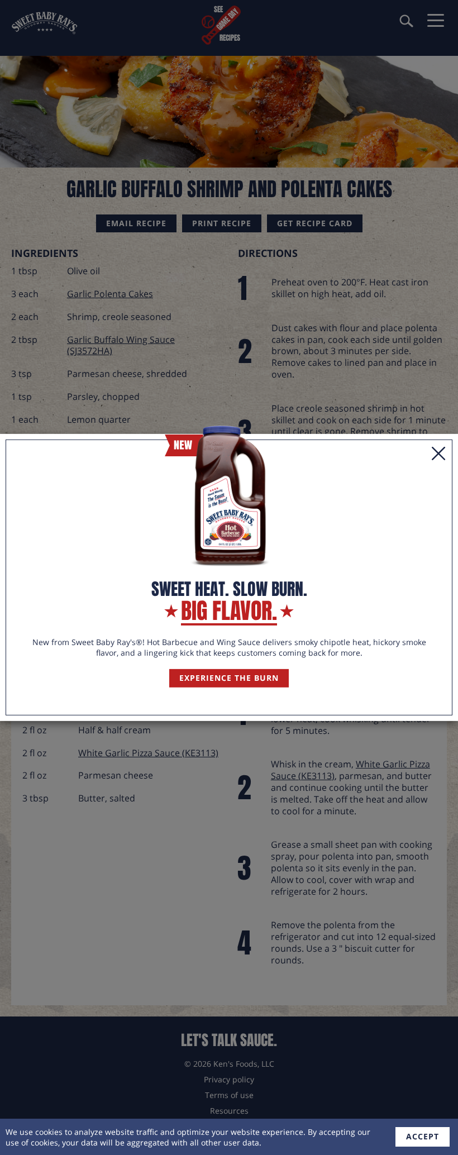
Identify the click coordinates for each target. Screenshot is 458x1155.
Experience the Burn (229, 677)
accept (422, 1136)
